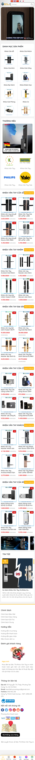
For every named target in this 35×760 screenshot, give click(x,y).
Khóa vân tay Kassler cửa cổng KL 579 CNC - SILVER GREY (8, 415)
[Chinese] (17, 1)
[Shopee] (18, 709)
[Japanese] (23, 1)
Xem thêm (29, 193)
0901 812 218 (11, 692)
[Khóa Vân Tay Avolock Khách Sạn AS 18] (9, 461)
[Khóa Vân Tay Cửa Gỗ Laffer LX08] (26, 205)
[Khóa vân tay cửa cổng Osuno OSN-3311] (26, 380)
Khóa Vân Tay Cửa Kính (14, 482)
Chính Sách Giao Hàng (9, 617)
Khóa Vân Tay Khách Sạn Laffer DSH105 (26, 471)
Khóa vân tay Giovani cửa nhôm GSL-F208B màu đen (25, 296)
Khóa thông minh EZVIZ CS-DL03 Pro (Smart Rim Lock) (25, 504)
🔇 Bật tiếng (28, 38)
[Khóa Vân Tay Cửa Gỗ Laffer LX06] (26, 229)
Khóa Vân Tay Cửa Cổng (15, 368)
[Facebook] (2, 709)
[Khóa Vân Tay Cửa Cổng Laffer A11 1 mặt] (9, 380)
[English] (15, 1)
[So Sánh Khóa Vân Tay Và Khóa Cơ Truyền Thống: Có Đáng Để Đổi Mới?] (17, 573)
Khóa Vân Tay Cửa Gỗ (13, 192)
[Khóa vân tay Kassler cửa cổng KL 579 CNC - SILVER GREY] (9, 404)
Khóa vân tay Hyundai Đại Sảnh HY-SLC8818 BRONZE (26, 329)
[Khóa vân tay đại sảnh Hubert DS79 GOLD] (9, 319)
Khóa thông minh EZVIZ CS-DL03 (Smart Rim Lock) (7, 504)
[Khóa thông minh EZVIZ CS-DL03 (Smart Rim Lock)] (9, 494)
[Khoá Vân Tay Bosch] (17, 139)
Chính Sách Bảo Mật (8, 614)
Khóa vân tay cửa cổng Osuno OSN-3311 (25, 391)
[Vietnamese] (12, 1)
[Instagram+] (10, 709)
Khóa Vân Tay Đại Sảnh (14, 306)
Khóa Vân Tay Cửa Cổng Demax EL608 (25, 414)
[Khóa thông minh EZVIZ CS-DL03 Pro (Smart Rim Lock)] (26, 494)
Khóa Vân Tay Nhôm (13, 249)
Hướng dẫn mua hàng (9, 631)
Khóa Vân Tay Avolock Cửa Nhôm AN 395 (8, 272)
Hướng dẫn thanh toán (9, 633)
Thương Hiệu (9, 121)
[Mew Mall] (14, 543)
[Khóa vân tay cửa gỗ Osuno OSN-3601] (9, 205)
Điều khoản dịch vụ (7, 639)
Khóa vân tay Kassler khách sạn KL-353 (7, 447)
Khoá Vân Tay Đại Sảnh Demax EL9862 (25, 355)
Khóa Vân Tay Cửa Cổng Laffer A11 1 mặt (7, 391)
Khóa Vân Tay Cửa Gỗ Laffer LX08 (25, 215)
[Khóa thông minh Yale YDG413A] (26, 518)
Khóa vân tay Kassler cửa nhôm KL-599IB (25, 272)
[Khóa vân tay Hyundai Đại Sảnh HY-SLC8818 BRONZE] (26, 319)
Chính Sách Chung (7, 622)
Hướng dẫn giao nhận (9, 636)
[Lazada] (22, 709)
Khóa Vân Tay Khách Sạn (15, 425)
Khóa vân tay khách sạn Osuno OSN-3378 (26, 447)
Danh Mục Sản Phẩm (13, 46)
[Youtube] (14, 709)
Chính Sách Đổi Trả (7, 620)
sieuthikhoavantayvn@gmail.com (18, 689)
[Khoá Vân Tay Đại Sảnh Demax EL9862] (26, 345)
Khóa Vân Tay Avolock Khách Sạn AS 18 (8, 472)
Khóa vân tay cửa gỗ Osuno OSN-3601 (8, 215)
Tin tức (6, 554)
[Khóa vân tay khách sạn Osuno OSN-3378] (26, 437)
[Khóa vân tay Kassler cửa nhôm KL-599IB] (26, 262)
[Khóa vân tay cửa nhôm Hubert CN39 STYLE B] (9, 286)
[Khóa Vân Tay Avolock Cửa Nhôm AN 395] (9, 262)
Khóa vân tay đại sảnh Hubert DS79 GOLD (7, 329)
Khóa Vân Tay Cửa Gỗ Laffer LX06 (25, 239)
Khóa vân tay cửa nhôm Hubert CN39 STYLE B (8, 296)
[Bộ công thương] (8, 701)
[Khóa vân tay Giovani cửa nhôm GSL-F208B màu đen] (26, 286)
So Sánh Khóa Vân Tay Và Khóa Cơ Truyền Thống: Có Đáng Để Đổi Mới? (15, 590)
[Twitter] (6, 709)
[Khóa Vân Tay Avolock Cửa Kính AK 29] (9, 518)
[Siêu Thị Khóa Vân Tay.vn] (6, 4)
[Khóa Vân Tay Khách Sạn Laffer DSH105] (26, 461)
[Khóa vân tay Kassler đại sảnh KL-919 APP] (9, 345)
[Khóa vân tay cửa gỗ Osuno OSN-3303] (9, 229)
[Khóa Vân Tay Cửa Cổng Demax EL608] (26, 404)
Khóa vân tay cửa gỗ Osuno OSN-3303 (8, 239)
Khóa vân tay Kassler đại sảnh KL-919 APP (8, 355)
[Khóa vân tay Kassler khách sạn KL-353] (9, 437)
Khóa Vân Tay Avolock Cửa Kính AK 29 (8, 529)
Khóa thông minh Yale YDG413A (24, 528)
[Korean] (20, 1)
